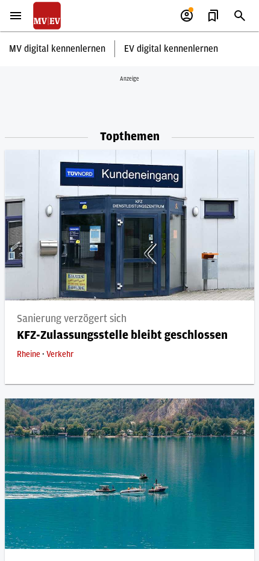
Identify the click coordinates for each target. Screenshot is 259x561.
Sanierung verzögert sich (71, 319)
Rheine (29, 354)
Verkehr (59, 354)
